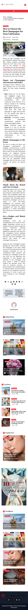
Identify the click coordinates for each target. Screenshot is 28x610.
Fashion (14, 409)
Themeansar (14, 607)
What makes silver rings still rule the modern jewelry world (18, 413)
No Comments (7, 39)
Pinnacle (15, 309)
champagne (15, 39)
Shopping (6, 26)
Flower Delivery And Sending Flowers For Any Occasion (13, 371)
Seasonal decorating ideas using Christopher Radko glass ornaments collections (14, 331)
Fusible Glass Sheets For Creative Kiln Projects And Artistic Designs (13, 351)
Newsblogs (22, 605)
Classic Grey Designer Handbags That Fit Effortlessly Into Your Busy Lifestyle (17, 424)
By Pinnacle (8, 37)
